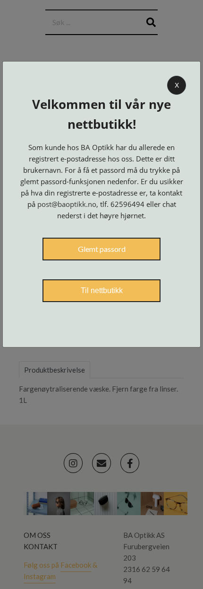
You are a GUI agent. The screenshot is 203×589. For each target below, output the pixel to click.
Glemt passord (102, 248)
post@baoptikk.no (66, 204)
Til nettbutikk (102, 290)
